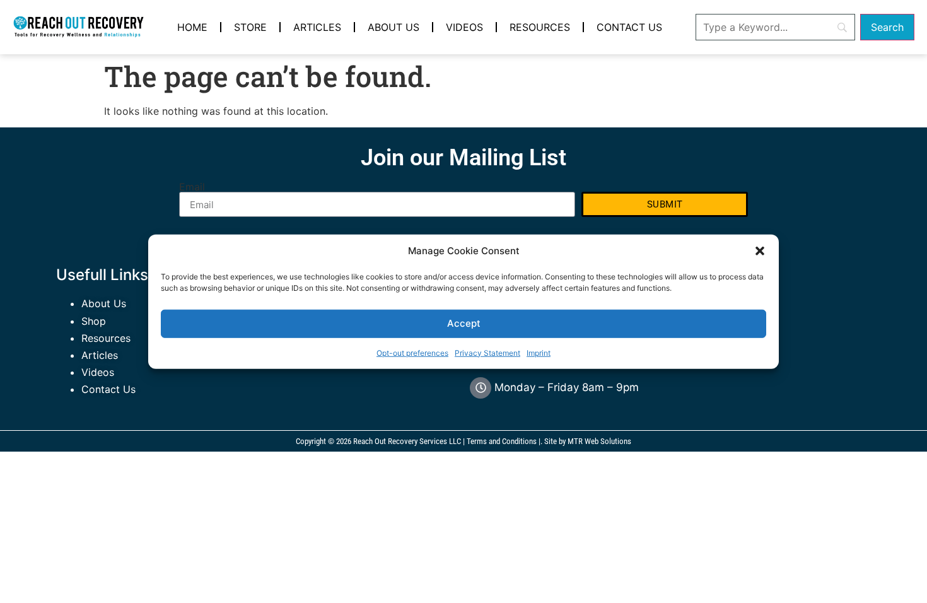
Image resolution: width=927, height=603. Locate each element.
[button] (760, 251)
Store (250, 27)
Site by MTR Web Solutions (587, 441)
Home (192, 27)
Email (192, 187)
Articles (317, 27)
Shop (93, 321)
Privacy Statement (487, 352)
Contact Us (629, 27)
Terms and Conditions (502, 441)
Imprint (539, 352)
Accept (464, 323)
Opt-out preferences (412, 352)
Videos (464, 27)
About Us (393, 27)
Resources (540, 27)
